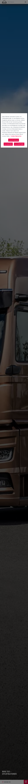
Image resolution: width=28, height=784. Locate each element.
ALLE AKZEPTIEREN (19, 144)
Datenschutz (18, 136)
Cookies (13, 136)
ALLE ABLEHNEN (8, 144)
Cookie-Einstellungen (13, 140)
